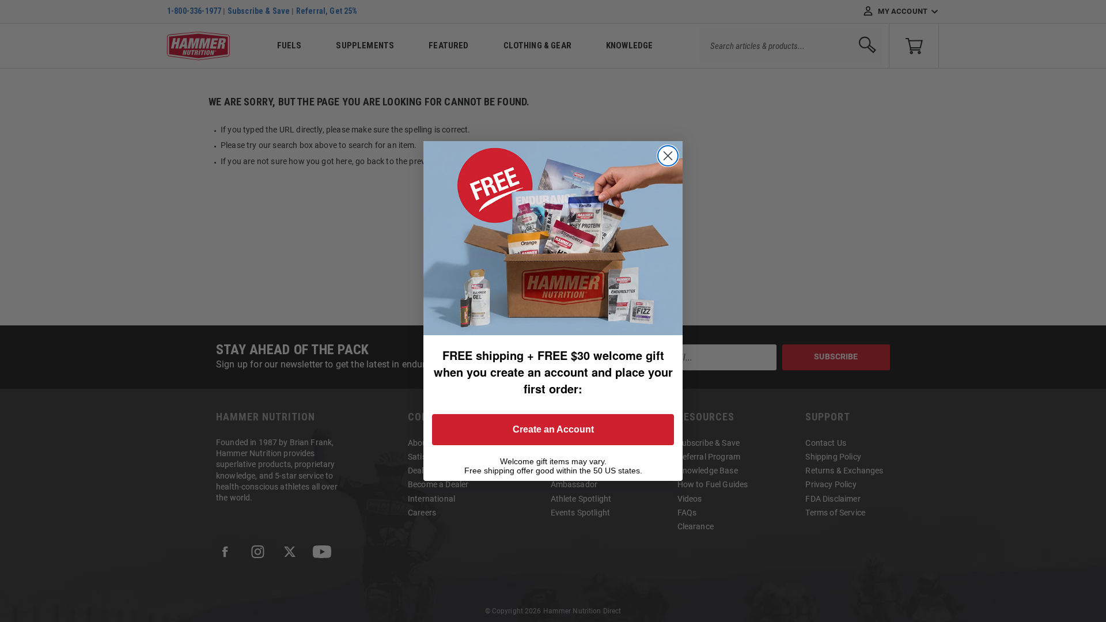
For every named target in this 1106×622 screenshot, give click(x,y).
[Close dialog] (668, 156)
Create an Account (553, 429)
